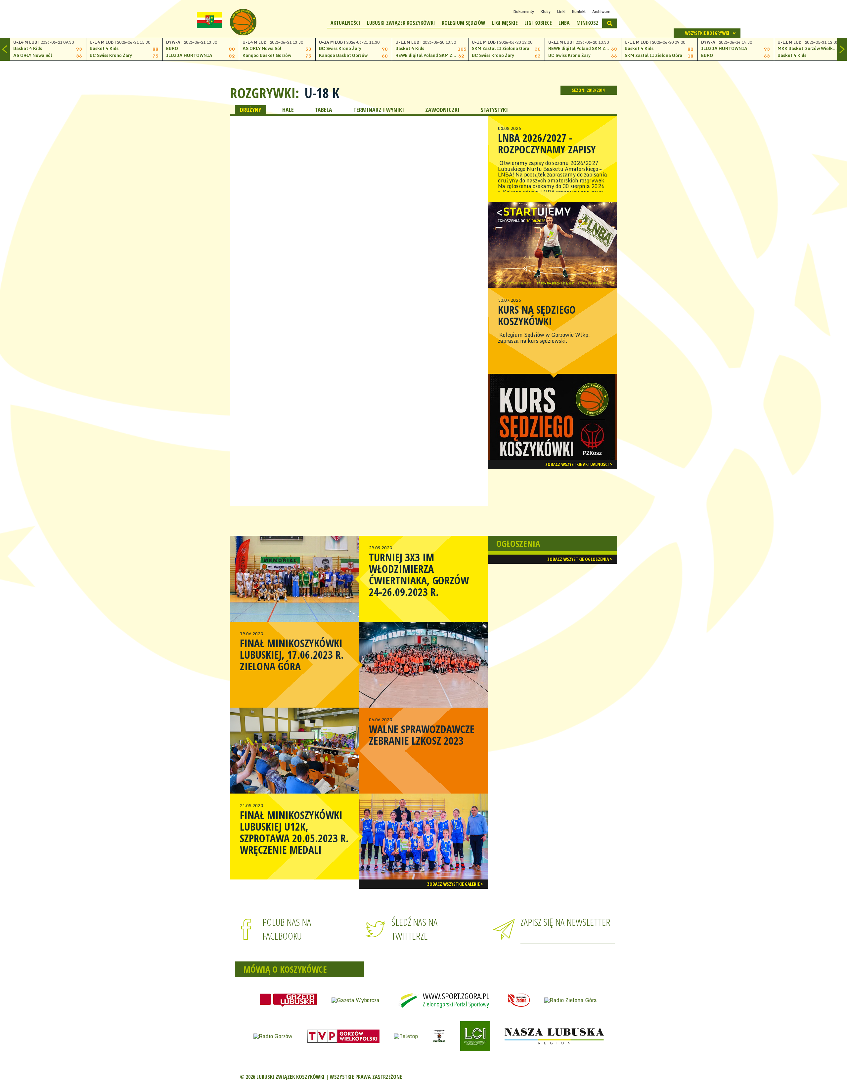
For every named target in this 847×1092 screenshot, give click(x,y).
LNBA (564, 22)
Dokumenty (523, 12)
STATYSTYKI (494, 110)
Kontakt (579, 12)
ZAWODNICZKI (442, 110)
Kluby (546, 12)
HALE (288, 110)
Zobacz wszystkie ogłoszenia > (579, 559)
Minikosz (587, 22)
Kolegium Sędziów (463, 22)
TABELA (323, 110)
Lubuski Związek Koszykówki (401, 22)
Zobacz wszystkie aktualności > (578, 464)
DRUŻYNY (250, 110)
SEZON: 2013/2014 (588, 90)
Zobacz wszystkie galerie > (455, 884)
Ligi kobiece (538, 22)
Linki (561, 12)
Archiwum (601, 12)
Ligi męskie (505, 22)
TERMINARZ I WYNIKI (378, 110)
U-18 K (321, 93)
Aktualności (345, 22)
